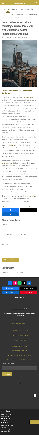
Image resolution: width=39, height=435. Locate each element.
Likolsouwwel (28, 97)
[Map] (19, 406)
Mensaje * (5, 244)
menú (4, 9)
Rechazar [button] (22, 422)
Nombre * (5, 225)
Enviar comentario (10, 260)
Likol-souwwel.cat (29, 196)
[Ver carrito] (36, 3)
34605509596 (23, 340)
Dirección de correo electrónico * (14, 234)
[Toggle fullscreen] (35, 395)
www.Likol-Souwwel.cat (19, 323)
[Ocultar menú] (3, 3)
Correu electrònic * (9, 364)
